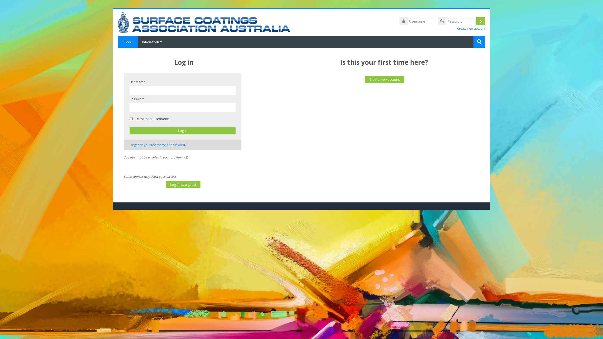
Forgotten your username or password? (158, 145)
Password (137, 99)
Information (150, 42)
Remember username (152, 119)
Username (137, 82)
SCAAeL (127, 42)
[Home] (204, 22)
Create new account (471, 29)
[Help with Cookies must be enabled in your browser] (187, 157)
